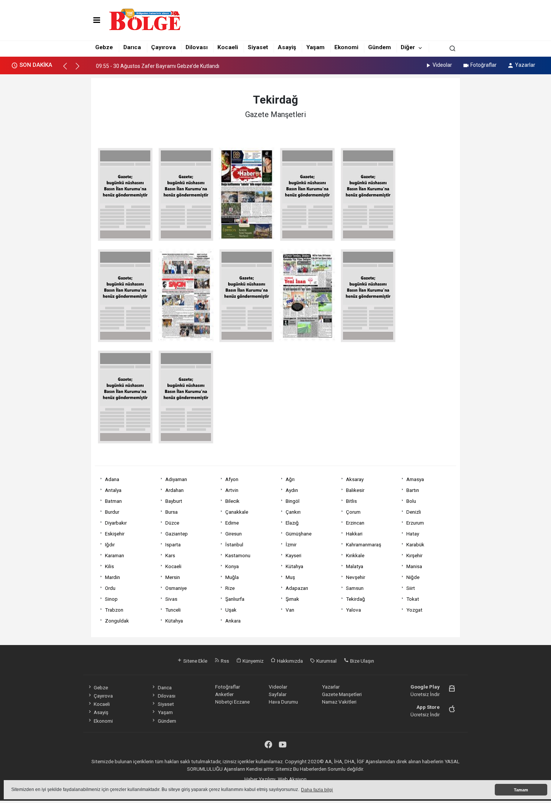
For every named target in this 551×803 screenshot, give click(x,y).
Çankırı (293, 512)
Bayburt (173, 501)
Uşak (231, 610)
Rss (224, 661)
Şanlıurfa (234, 599)
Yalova (353, 610)
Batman (113, 501)
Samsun (355, 588)
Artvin (231, 490)
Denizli (413, 512)
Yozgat (414, 610)
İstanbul (234, 544)
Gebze (104, 47)
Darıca (132, 47)
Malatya (354, 566)
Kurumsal (326, 661)
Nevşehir (355, 577)
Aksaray (355, 479)
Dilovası (197, 47)
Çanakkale (236, 512)
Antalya (113, 490)
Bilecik (232, 501)
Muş (290, 577)
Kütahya (294, 566)
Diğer (408, 47)
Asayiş (287, 47)
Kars (170, 555)
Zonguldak (117, 621)
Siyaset (258, 47)
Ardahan (174, 490)
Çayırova (163, 47)
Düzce (172, 523)
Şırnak (292, 599)
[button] (68, 69)
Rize (230, 588)
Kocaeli (227, 47)
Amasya (415, 479)
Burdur (112, 512)
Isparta (173, 544)
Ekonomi (346, 47)
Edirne (232, 523)
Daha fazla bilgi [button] (317, 789)
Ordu (110, 588)
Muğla (232, 577)
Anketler (224, 694)
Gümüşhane (298, 534)
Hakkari (354, 534)
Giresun (233, 534)
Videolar (442, 65)
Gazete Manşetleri (342, 694)
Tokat (412, 599)
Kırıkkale (355, 555)
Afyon (231, 479)
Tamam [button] (521, 790)
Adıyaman (176, 479)
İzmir (291, 544)
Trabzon (114, 610)
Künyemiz (252, 661)
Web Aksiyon (292, 779)
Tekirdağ (355, 599)
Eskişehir (114, 534)
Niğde (412, 577)
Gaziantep (176, 534)
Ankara (233, 621)
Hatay (412, 534)
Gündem (379, 47)
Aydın (292, 490)
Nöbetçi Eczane (232, 702)
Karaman (114, 555)
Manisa (414, 566)
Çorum (353, 512)
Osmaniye (176, 588)
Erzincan (355, 523)
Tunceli (173, 610)
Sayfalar (277, 694)
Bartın (412, 490)
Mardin (112, 577)
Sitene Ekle (194, 661)
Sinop (111, 599)
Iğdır (110, 544)
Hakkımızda (289, 661)
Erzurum (415, 523)
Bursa (171, 512)
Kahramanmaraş (363, 544)
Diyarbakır (116, 523)
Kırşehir (414, 555)
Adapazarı (297, 588)
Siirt (410, 588)
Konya (232, 566)
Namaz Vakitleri (339, 702)
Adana (112, 479)
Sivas (171, 599)
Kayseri (293, 555)
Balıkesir (355, 490)
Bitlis (351, 501)
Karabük (415, 544)
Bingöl (292, 501)
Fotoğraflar (483, 65)
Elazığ (292, 523)
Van (290, 610)
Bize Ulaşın (361, 661)
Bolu (411, 501)
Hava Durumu (283, 702)
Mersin (172, 577)
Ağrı (290, 479)
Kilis (109, 566)
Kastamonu (237, 555)
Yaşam (315, 47)
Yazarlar (525, 65)
